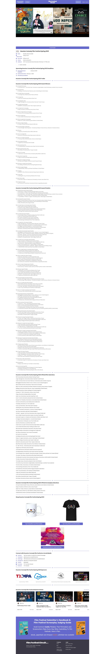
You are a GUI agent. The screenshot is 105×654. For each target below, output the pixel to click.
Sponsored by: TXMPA (23, 581)
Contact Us (78, 2)
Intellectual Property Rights (71, 647)
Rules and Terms (69, 645)
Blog (57, 645)
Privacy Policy (68, 649)
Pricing (27, 2)
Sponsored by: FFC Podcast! (81, 581)
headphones (16, 565)
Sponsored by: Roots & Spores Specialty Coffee (60, 581)
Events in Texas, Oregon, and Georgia (33, 645)
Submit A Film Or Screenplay (59, 650)
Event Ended (52, 47)
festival (16, 555)
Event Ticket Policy (69, 643)
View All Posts (86, 589)
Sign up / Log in (85, 2)
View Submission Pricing (30, 646)
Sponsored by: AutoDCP (41, 581)
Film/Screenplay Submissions (20, 2)
